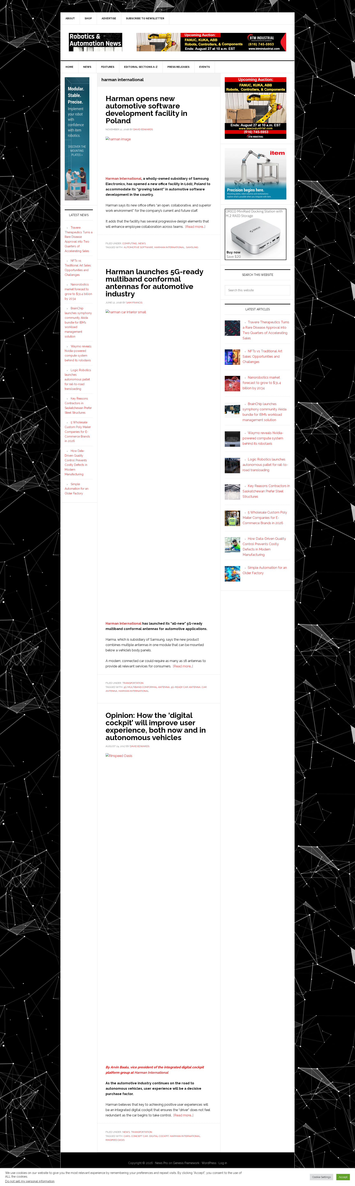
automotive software (138, 247)
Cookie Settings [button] (321, 1177)
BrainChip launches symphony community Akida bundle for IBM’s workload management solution (78, 322)
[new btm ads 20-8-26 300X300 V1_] (255, 137)
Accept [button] (343, 1177)
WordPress (209, 1163)
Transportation (132, 683)
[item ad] (255, 197)
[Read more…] (195, 227)
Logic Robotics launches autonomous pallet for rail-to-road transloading (78, 379)
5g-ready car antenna (186, 687)
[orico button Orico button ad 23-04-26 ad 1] (255, 258)
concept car (139, 1136)
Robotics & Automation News (95, 42)
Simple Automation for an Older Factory (76, 488)
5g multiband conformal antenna (147, 687)
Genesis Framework (186, 1163)
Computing (129, 243)
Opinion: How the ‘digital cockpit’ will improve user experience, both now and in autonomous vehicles (156, 726)
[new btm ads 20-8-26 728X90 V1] (211, 49)
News (142, 243)
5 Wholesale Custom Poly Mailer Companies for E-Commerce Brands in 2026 (78, 432)
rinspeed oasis (115, 1140)
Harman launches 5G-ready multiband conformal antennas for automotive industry (154, 282)
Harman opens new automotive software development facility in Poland (146, 109)
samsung (192, 247)
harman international (169, 247)
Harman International (123, 179)
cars (127, 1136)
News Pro (161, 1163)
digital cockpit (159, 1136)
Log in (223, 1163)
